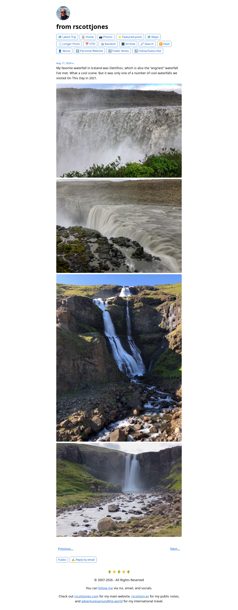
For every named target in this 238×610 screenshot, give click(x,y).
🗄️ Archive (128, 44)
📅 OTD (90, 44)
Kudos (62, 559)
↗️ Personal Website (89, 51)
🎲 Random (108, 44)
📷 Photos (106, 37)
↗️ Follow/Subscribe (147, 51)
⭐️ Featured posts (130, 37)
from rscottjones (82, 26)
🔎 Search (147, 44)
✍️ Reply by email (83, 560)
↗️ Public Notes (118, 51)
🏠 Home (88, 37)
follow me (105, 588)
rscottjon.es (140, 596)
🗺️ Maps (153, 37)
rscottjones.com (86, 596)
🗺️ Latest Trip (67, 37)
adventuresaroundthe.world (102, 601)
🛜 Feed (164, 44)
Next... (175, 549)
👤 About (64, 51)
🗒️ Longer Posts (69, 44)
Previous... (65, 549)
